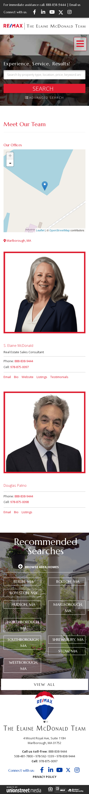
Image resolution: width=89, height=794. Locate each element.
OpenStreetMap (59, 230)
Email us (75, 5)
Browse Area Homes (42, 567)
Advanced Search (46, 97)
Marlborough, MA (18, 240)
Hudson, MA (23, 604)
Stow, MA (67, 651)
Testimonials (59, 377)
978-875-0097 (19, 367)
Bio (16, 377)
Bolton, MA (68, 581)
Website (27, 377)
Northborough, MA (23, 625)
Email (7, 377)
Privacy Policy (44, 777)
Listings (42, 377)
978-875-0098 (19, 502)
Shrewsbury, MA (68, 639)
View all (44, 684)
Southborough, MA (23, 642)
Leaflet (40, 230)
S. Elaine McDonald (18, 345)
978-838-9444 (65, 756)
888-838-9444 (56, 5)
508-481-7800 (23, 756)
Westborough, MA (23, 665)
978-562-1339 (44, 756)
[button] (44, 88)
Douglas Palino (15, 485)
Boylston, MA (23, 592)
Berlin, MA (23, 581)
